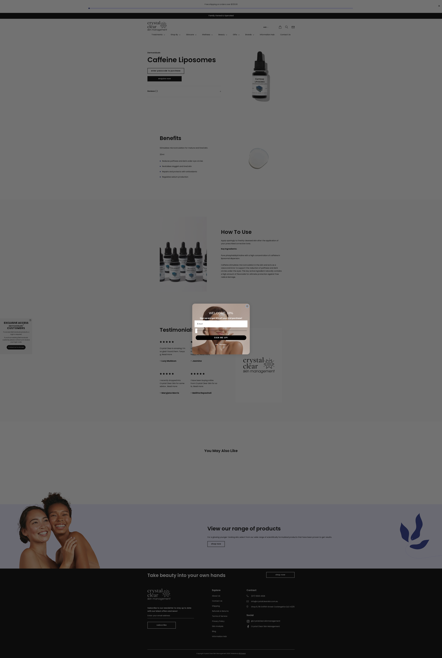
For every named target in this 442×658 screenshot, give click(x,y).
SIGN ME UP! (221, 338)
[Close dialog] (247, 306)
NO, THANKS (221, 344)
